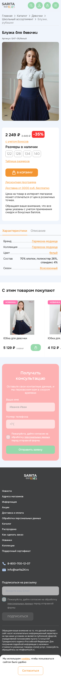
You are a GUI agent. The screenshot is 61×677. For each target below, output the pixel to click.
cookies (25, 658)
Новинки (7, 540)
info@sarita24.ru (18, 569)
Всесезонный (49, 268)
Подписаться (17, 616)
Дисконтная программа (20, 182)
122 (9, 154)
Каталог (22, 16)
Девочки (37, 16)
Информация (9, 501)
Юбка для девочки (15, 338)
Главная (7, 16)
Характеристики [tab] (14, 231)
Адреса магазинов (12, 496)
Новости (7, 490)
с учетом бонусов (16, 141)
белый (53, 253)
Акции (5, 507)
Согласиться (30, 670)
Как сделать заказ (12, 534)
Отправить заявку (30, 449)
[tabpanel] (30, 254)
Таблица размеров (17, 161)
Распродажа (9, 529)
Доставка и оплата (13, 512)
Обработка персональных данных (21, 518)
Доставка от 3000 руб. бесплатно (27, 188)
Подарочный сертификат (16, 551)
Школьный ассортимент (17, 19)
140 (37, 154)
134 (27, 154)
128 (18, 154)
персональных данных (37, 437)
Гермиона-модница (45, 241)
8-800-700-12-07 (18, 563)
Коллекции (8, 545)
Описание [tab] (38, 231)
